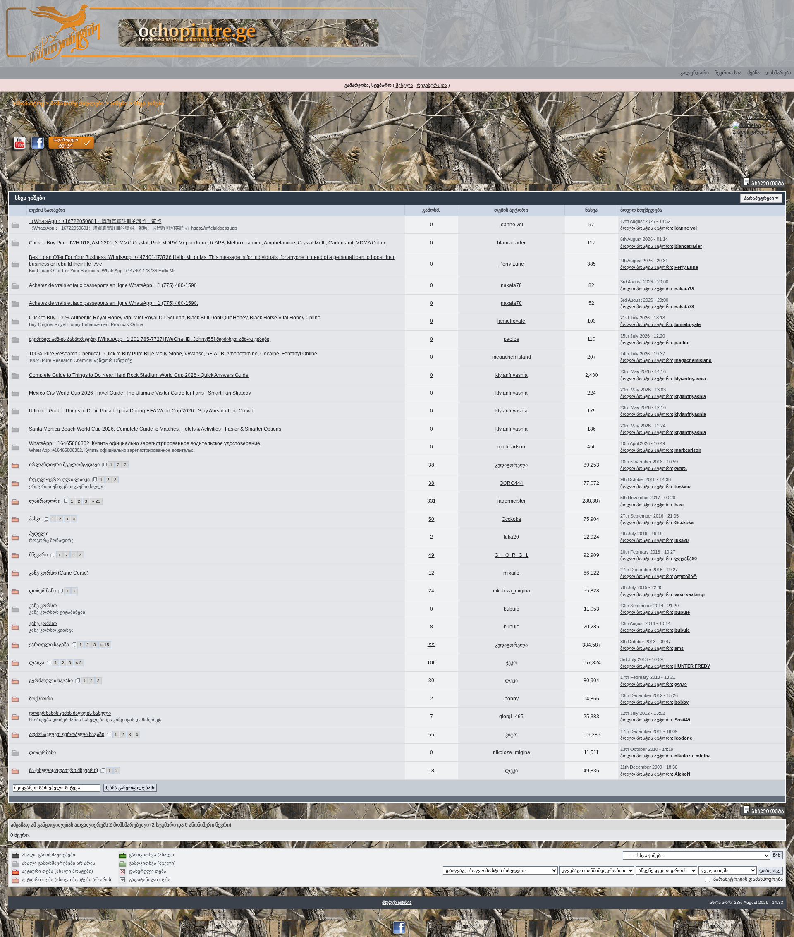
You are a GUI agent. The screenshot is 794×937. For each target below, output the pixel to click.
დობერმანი (42, 591)
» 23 (96, 501)
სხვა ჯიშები (149, 103)
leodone (683, 738)
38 (431, 465)
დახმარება (778, 73)
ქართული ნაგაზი (49, 644)
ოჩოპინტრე (28, 103)
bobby (512, 699)
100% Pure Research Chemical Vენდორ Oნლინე (80, 360)
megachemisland (511, 357)
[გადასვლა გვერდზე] (104, 464)
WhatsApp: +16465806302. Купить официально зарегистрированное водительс (111, 450)
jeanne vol (511, 225)
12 (431, 573)
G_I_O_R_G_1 (511, 555)
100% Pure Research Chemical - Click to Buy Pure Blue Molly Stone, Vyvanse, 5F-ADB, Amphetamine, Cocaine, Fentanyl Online (173, 354)
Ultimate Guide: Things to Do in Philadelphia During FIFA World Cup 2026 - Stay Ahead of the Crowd (141, 411)
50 (431, 519)
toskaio (682, 486)
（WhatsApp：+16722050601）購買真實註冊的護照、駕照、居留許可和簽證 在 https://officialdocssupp (133, 227)
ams (679, 648)
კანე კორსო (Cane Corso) (58, 573)
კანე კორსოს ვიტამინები (57, 612)
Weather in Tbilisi (765, 117)
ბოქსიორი (41, 699)
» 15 (104, 644)
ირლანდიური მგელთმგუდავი (64, 464)
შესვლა (404, 85)
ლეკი (511, 680)
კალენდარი (694, 73)
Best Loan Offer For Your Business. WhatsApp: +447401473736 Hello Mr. (102, 270)
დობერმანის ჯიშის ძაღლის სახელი (70, 713)
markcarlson (511, 447)
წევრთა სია (728, 73)
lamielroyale (511, 321)
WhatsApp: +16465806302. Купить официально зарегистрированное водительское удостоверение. (145, 443)
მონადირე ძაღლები (77, 103)
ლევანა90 (685, 558)
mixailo (511, 573)
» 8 (79, 663)
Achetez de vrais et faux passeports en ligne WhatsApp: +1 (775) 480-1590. (113, 285)
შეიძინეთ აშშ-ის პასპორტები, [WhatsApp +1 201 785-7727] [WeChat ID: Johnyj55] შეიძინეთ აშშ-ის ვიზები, (149, 339)
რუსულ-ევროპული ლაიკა (59, 479)
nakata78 (511, 285)
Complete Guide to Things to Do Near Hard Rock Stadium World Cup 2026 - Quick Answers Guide (139, 375)
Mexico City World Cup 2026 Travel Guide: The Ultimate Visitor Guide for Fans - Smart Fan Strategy (140, 393)
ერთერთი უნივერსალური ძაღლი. (67, 486)
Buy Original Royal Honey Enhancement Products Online (86, 324)
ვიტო (511, 735)
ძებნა (753, 73)
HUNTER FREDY (692, 666)
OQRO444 (511, 483)
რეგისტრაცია (432, 85)
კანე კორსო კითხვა (51, 630)
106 (431, 663)
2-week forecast (750, 132)
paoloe (511, 339)
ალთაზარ (685, 576)
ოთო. (680, 468)
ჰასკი (35, 519)
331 (431, 501)
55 (431, 735)
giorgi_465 (511, 716)
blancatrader (511, 243)
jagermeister (511, 501)
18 (431, 771)
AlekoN (682, 774)
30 (431, 680)
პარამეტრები (759, 198)
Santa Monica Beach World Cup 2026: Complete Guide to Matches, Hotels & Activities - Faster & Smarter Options (155, 429)
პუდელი (38, 534)
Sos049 (682, 719)
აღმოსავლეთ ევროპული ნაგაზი (66, 734)
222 (431, 645)
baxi (679, 504)
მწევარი (38, 555)
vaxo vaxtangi (689, 594)
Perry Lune (511, 264)
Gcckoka (511, 519)
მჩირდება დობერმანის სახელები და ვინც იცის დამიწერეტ (95, 719)
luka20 (511, 537)
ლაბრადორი (44, 501)
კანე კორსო (43, 606)
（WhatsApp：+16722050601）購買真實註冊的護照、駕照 (95, 221)
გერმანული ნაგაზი (51, 680)
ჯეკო (511, 663)
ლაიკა (36, 663)
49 (431, 555)
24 (431, 591)
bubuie (511, 609)
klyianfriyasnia (511, 375)
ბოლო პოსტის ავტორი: (646, 227)
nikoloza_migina (511, 591)
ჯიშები (118, 103)
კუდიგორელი (511, 465)
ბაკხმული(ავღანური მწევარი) (63, 770)
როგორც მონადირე (51, 540)
